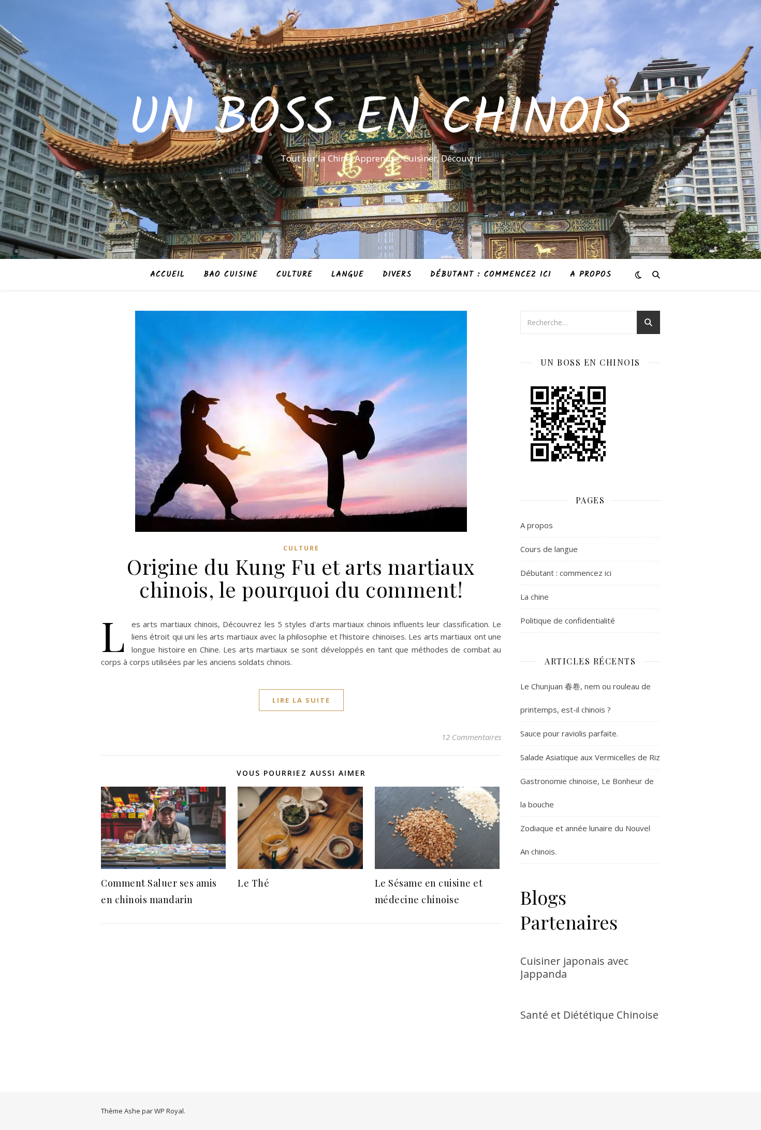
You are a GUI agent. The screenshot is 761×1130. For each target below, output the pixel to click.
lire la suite (301, 700)
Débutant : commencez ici (490, 274)
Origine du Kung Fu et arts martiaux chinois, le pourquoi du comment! (301, 578)
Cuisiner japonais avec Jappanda (574, 967)
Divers (397, 274)
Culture (294, 274)
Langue (347, 274)
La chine (534, 596)
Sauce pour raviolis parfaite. (569, 733)
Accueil (167, 274)
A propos (590, 274)
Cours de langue (549, 549)
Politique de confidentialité (567, 620)
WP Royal (169, 1110)
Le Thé (253, 883)
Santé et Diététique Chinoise (589, 1015)
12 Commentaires (471, 737)
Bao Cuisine (230, 274)
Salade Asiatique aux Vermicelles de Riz (590, 757)
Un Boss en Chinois (380, 120)
